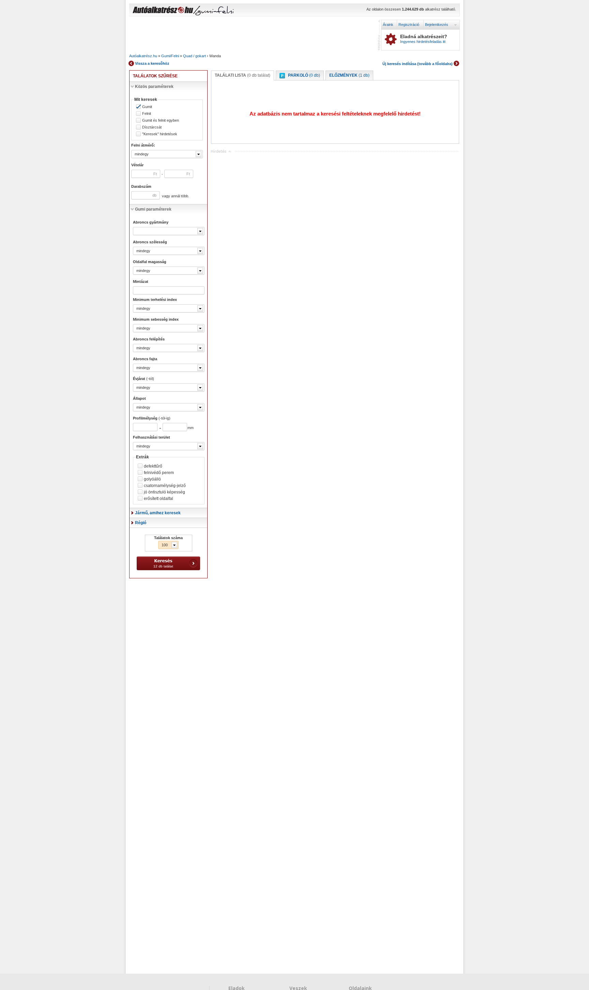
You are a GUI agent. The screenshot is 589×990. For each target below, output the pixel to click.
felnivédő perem (159, 473)
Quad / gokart (194, 56)
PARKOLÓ (304, 75)
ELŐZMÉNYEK (349, 75)
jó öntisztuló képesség (164, 492)
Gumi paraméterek (153, 209)
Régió (140, 522)
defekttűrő (153, 466)
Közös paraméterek (154, 86)
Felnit (146, 114)
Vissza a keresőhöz (152, 63)
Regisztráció (408, 24)
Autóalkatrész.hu (143, 56)
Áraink (388, 24)
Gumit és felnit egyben (160, 120)
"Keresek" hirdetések (159, 134)
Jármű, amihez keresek (158, 513)
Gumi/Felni (170, 56)
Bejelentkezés (436, 24)
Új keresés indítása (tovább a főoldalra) (417, 64)
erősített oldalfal (158, 499)
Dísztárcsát (152, 127)
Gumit (147, 107)
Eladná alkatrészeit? (423, 39)
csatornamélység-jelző (165, 486)
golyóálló (152, 479)
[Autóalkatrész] (187, 10)
